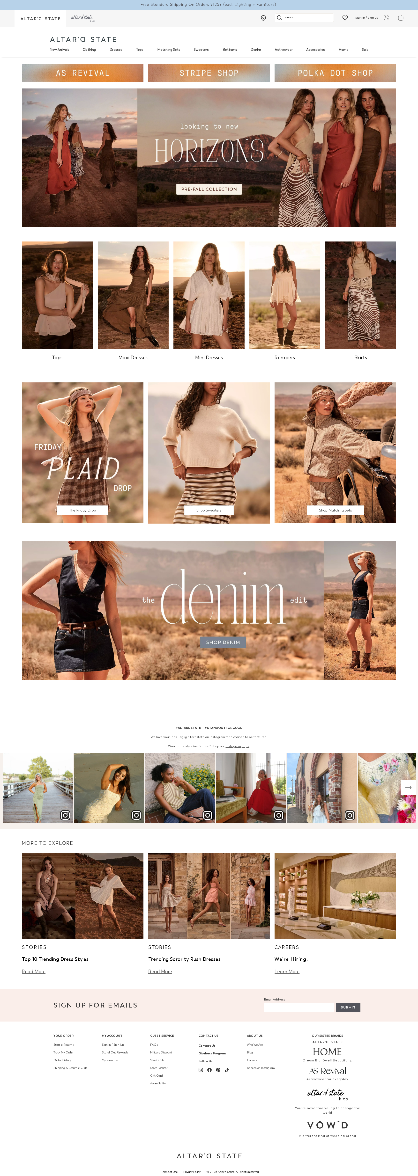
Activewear (284, 50)
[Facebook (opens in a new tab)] (209, 1070)
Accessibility (158, 1083)
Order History (62, 1060)
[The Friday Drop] (82, 452)
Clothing (89, 50)
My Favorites (110, 1060)
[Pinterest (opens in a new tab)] (218, 1070)
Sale (365, 50)
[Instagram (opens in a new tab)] (201, 1070)
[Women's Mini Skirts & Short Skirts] (360, 294)
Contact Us (208, 1035)
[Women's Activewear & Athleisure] (82, 72)
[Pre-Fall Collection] (209, 157)
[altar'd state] (83, 39)
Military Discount (161, 1052)
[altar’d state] (40, 18)
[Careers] (335, 895)
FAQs (154, 1044)
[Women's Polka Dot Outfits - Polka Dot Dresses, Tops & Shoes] (335, 72)
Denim (256, 50)
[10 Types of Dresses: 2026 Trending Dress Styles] (82, 895)
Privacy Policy (192, 1172)
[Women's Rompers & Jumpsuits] (285, 294)
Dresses (116, 50)
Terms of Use (169, 1172)
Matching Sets (168, 50)
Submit (348, 1007)
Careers (252, 1060)
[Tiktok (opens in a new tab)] (227, 1070)
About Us (255, 1035)
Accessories (315, 50)
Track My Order (63, 1052)
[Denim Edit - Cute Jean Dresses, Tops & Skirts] (209, 610)
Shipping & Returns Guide (70, 1068)
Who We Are (255, 1044)
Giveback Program (212, 1053)
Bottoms (230, 50)
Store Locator (158, 1068)
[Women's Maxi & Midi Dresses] (133, 294)
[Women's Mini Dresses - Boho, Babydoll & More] (209, 294)
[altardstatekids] (83, 18)
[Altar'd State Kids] (328, 1094)
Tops (139, 50)
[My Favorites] (345, 17)
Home (343, 50)
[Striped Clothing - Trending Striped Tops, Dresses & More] (209, 72)
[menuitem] (59, 50)
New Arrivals (59, 50)
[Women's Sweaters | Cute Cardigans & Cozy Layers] (209, 452)
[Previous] (9, 787)
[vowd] (328, 1124)
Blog (250, 1052)
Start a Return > (64, 1044)
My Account (112, 1035)
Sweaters (201, 50)
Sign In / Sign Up (113, 1044)
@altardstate (194, 737)
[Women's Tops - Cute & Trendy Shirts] (57, 294)
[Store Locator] (263, 18)
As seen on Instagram (261, 1068)
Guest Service (162, 1035)
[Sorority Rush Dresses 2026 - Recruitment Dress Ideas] (209, 895)
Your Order (63, 1035)
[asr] (328, 1070)
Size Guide (157, 1060)
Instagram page (237, 746)
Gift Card (156, 1075)
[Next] (408, 787)
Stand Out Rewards (115, 1052)
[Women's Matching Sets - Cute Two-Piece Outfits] (335, 452)
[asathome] (328, 1048)
